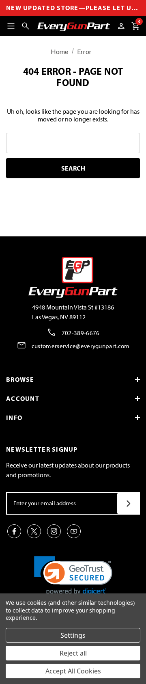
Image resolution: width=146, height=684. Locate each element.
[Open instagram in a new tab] (53, 531)
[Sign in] (121, 26)
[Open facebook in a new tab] (14, 531)
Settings (73, 635)
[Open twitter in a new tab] (34, 531)
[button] (73, 575)
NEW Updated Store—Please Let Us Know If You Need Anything (73, 7)
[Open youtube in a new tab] (73, 531)
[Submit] (128, 503)
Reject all (73, 653)
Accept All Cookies (73, 671)
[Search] (25, 26)
